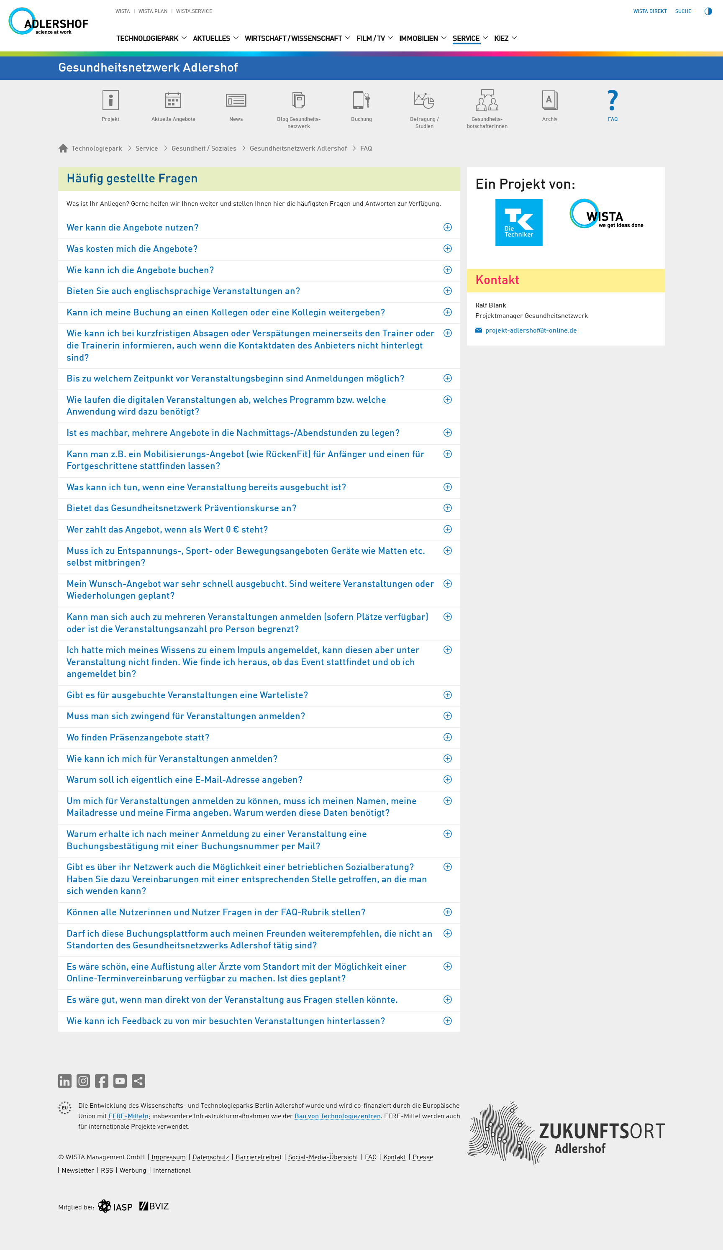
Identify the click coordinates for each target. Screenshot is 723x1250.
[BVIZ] (154, 1208)
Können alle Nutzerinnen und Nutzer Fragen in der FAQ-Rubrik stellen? (216, 912)
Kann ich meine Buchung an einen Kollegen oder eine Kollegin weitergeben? (226, 313)
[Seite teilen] (138, 1081)
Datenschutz (210, 1157)
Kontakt (394, 1157)
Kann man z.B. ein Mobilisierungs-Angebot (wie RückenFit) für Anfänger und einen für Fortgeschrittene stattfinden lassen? (246, 460)
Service (467, 39)
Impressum (168, 1157)
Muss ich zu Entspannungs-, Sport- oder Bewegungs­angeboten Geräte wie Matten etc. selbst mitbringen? (246, 557)
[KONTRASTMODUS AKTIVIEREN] (708, 11)
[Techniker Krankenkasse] (518, 223)
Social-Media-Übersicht (323, 1157)
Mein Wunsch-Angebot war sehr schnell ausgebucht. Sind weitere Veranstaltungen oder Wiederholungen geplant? (250, 590)
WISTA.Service (194, 11)
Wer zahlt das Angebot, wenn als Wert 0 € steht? (167, 530)
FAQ (366, 149)
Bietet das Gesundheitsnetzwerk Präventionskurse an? (181, 508)
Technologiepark (147, 39)
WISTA (122, 11)
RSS (107, 1171)
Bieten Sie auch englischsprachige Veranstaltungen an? (183, 291)
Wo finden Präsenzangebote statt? (138, 738)
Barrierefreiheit (259, 1157)
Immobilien (419, 39)
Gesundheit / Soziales (204, 149)
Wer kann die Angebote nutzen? (132, 228)
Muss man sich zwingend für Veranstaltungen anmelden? (186, 716)
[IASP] (115, 1208)
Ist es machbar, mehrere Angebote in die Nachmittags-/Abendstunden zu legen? (233, 433)
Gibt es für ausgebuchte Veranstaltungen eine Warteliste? (187, 695)
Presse (423, 1157)
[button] (65, 1081)
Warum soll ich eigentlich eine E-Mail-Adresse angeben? (185, 780)
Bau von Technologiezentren (338, 1116)
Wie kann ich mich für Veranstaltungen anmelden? (172, 759)
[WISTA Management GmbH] (612, 213)
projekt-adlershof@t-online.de (531, 331)
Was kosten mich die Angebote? (132, 249)
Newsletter (78, 1171)
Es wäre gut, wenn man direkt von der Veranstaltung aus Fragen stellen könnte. (232, 1000)
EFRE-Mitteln (128, 1116)
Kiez (502, 39)
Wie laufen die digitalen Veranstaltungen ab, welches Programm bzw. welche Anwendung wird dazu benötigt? (226, 406)
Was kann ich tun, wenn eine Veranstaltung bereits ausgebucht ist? (206, 487)
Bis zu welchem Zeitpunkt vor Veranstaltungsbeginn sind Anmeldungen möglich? (235, 379)
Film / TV (371, 39)
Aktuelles (212, 39)
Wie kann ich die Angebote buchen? (140, 270)
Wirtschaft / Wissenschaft (294, 39)
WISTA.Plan (153, 11)
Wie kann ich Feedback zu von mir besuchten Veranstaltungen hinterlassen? (226, 1021)
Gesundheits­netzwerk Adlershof (298, 149)
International (172, 1171)
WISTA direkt (650, 11)
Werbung (133, 1171)
